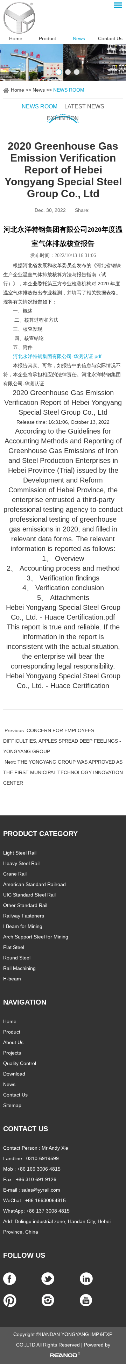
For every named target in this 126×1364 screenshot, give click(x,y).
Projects (12, 1053)
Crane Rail (15, 874)
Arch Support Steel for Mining (35, 937)
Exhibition (63, 118)
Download (14, 1074)
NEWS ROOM (68, 90)
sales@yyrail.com (40, 1190)
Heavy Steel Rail (21, 863)
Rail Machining (19, 968)
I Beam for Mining (22, 926)
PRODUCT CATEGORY (40, 833)
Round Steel (16, 957)
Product (47, 38)
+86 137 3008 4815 (48, 1211)
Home (15, 38)
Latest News (84, 106)
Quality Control (19, 1063)
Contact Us (110, 38)
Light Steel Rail (19, 853)
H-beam (12, 978)
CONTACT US (25, 1129)
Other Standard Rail (25, 905)
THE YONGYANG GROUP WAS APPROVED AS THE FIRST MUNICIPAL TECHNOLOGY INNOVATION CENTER (63, 772)
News (79, 38)
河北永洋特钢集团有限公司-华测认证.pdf (57, 356)
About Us (13, 1042)
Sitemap (12, 1105)
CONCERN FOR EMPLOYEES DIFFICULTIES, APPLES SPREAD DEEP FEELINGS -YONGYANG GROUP (62, 741)
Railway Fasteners (23, 916)
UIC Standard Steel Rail (29, 895)
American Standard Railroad (34, 884)
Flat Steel (13, 947)
